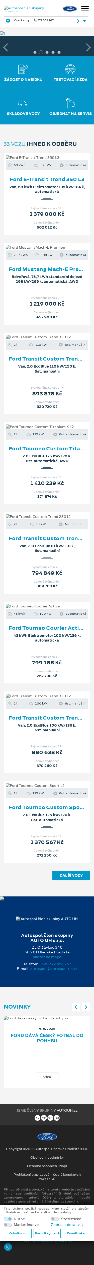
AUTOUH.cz (67, 1110)
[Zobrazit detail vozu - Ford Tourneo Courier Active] (39, 606)
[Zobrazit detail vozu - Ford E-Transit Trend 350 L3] (39, 158)
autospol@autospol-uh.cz (53, 968)
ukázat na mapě (47, 956)
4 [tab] (53, 52)
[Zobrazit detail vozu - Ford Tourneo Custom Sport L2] (39, 786)
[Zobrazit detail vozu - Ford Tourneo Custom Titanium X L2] (39, 427)
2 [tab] (41, 52)
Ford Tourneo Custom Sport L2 (50, 807)
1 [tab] (35, 52)
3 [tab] (47, 52)
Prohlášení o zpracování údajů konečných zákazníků (47, 1176)
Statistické (71, 1219)
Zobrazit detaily (65, 1224)
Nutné (19, 1219)
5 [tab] (59, 52)
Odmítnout (18, 1233)
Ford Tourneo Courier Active (47, 627)
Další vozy (71, 875)
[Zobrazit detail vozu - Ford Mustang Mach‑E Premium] (39, 247)
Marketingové (26, 1224)
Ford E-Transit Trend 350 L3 (47, 179)
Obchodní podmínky (47, 1157)
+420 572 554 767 (55, 963)
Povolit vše (75, 1233)
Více (47, 1077)
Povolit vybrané (47, 1233)
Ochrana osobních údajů (47, 1166)
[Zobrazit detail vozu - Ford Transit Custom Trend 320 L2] (39, 337)
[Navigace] (85, 9)
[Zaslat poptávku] (55, 158)
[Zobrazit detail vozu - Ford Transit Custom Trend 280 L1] (39, 517)
